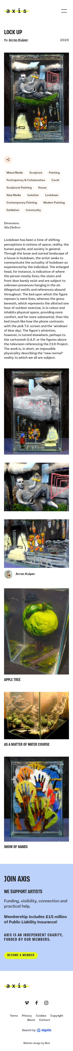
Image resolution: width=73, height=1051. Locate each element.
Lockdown (51, 195)
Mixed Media (14, 172)
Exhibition (12, 210)
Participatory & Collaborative (25, 180)
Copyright (56, 1015)
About (31, 1020)
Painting (54, 172)
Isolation (33, 195)
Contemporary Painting (21, 202)
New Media (13, 195)
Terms (14, 1015)
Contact (44, 1020)
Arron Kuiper (18, 40)
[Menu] (64, 11)
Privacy (27, 1015)
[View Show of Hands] (36, 804)
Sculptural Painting (19, 187)
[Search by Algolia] (36, 1030)
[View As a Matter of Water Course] (36, 720)
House (42, 187)
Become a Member (20, 955)
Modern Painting (54, 202)
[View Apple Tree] (36, 636)
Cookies (41, 1015)
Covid (55, 180)
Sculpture (35, 172)
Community (33, 210)
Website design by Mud (36, 1043)
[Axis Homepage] (16, 10)
